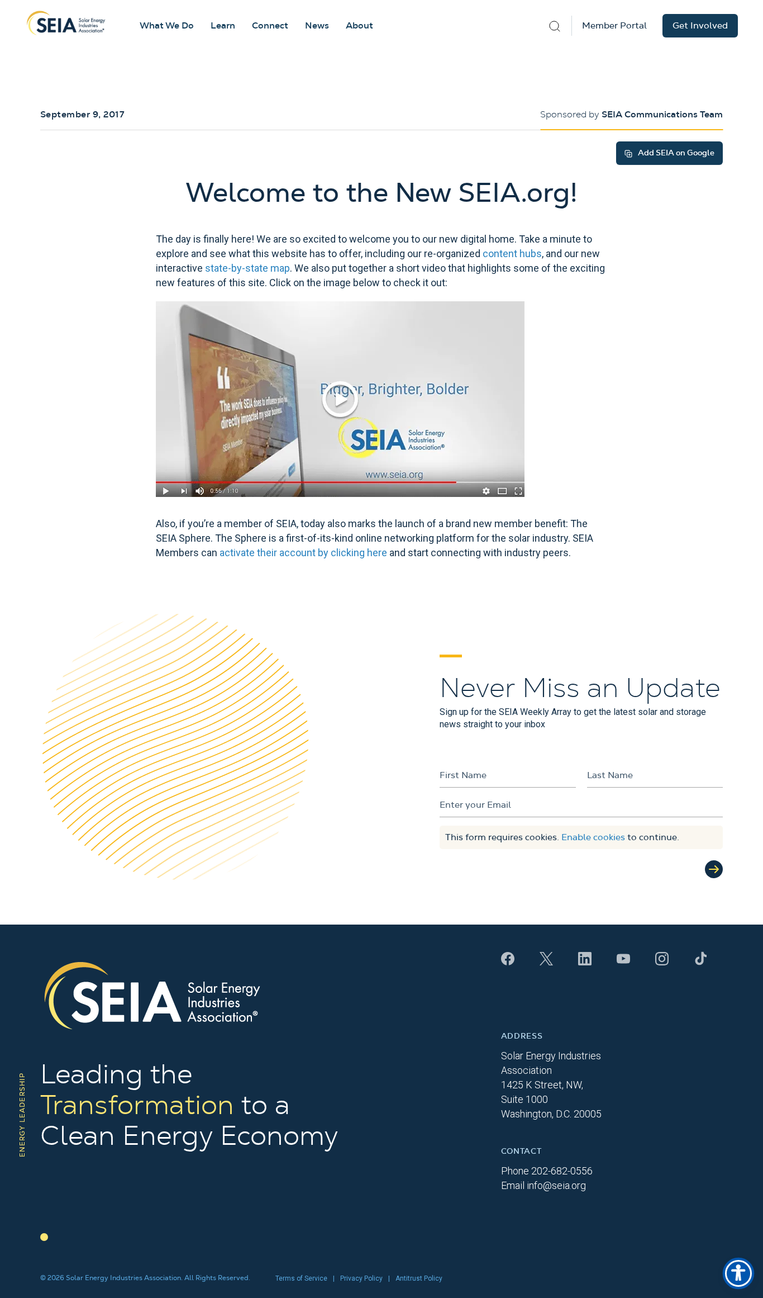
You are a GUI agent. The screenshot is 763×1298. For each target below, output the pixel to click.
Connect (270, 25)
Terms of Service (301, 1278)
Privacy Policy (361, 1278)
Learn (223, 25)
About (359, 25)
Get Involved (700, 25)
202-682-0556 (562, 1171)
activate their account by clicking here (303, 552)
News (317, 25)
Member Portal (614, 25)
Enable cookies (593, 837)
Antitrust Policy (418, 1278)
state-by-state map (247, 268)
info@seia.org (556, 1185)
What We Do (167, 25)
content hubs (512, 253)
